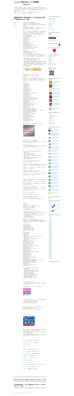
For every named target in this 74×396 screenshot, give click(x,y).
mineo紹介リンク (37, 340)
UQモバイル (25, 353)
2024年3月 (50, 221)
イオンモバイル (50, 26)
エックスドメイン (25, 366)
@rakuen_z (50, 58)
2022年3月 (50, 241)
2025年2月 (50, 218)
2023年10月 (50, 225)
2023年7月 (50, 228)
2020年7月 (50, 257)
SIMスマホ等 (50, 124)
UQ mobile (28, 353)
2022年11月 (50, 234)
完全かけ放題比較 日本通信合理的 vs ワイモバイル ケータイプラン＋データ (56, 100)
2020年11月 (50, 254)
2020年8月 (50, 256)
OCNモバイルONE (51, 115)
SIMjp (14, 24)
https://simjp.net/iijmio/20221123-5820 (29, 209)
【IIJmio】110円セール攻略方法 (27, 192)
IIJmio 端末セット (25, 180)
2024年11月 (50, 219)
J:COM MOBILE (25, 355)
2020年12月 (50, 253)
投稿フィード (50, 29)
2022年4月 (50, 240)
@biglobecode (51, 59)
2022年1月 (50, 242)
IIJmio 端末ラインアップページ (28, 123)
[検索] (59, 45)
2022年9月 (50, 236)
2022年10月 (50, 235)
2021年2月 (50, 251)
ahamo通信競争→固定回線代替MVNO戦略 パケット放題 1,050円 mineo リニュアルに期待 (56, 93)
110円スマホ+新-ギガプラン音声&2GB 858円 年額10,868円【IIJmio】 (56, 108)
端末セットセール (28, 140)
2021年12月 (50, 243)
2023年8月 (50, 227)
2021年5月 (50, 249)
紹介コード (32, 342)
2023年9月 (50, 226)
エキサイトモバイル (26, 357)
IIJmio (24, 140)
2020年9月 (50, 255)
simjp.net (51, 69)
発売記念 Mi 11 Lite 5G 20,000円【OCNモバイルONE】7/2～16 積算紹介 (56, 89)
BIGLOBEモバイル (51, 123)
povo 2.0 (24, 342)
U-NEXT (24, 368)
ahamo (49, 22)
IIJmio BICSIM (15, 26)
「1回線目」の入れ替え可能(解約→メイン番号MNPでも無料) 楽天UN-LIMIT (56, 82)
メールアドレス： (51, 35)
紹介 (51, 18)
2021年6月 (50, 248)
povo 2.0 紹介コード (17, 9)
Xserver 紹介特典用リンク (32, 364)
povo (49, 118)
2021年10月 (50, 245)
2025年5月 (50, 217)
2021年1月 (50, 252)
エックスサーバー (25, 364)
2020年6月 (50, 258)
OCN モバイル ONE (29, 34)
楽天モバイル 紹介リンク (26, 344)
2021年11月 (50, 244)
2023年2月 (50, 232)
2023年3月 (50, 231)
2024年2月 (50, 222)
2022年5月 (50, 239)
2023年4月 (50, 230)
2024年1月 (50, 223)
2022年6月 (50, 238)
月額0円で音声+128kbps (37, 9)
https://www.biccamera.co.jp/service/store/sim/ (30, 302)
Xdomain (29, 366)
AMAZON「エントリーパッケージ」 (31, 286)
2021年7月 (50, 247)
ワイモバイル (50, 119)
